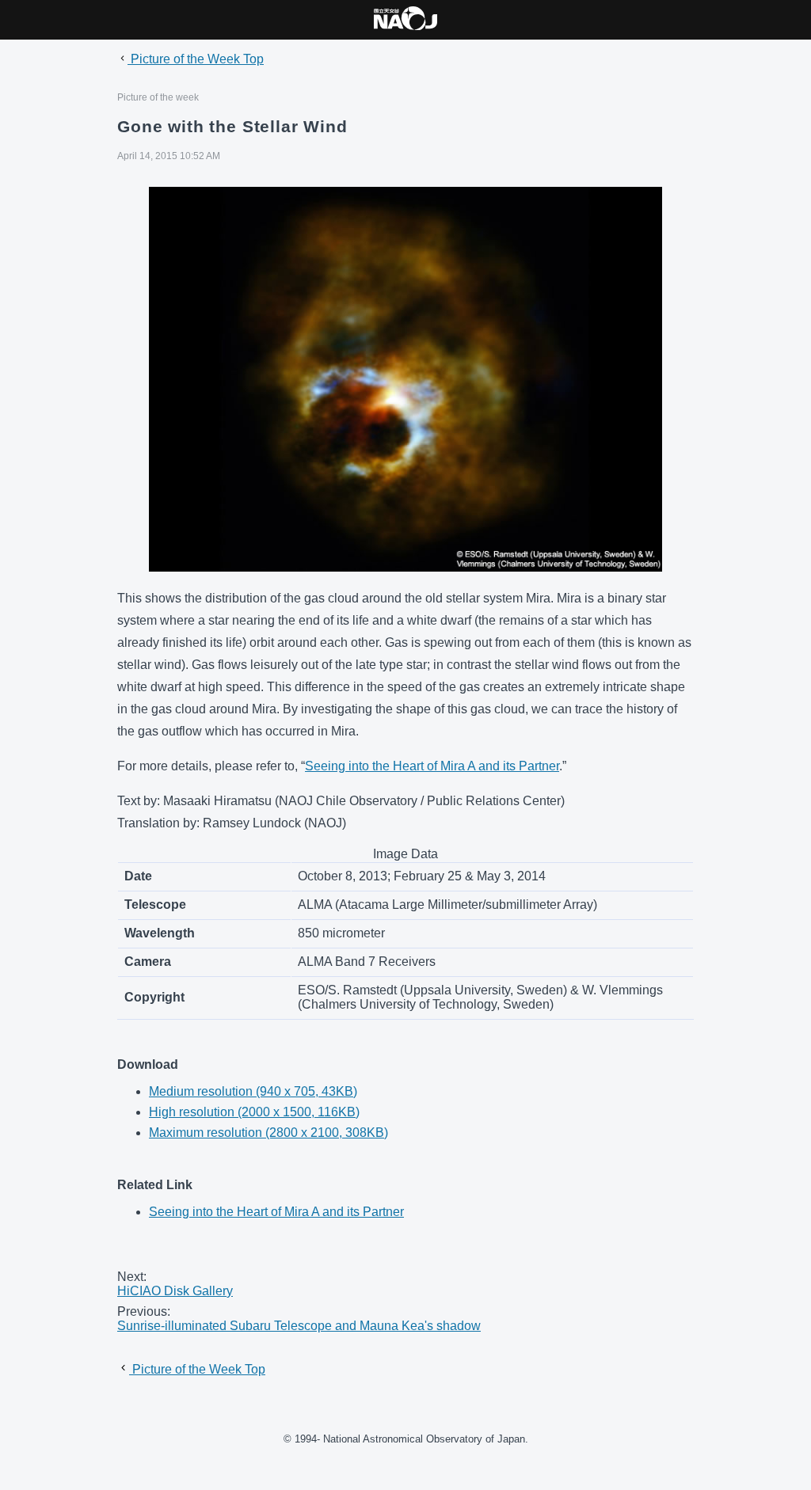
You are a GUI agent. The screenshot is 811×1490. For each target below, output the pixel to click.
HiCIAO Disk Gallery (175, 1291)
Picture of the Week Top (196, 59)
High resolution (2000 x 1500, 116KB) (254, 1112)
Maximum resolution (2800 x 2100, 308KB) (268, 1132)
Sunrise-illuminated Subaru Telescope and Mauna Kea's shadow (299, 1325)
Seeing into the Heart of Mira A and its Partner (432, 766)
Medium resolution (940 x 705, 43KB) (253, 1091)
